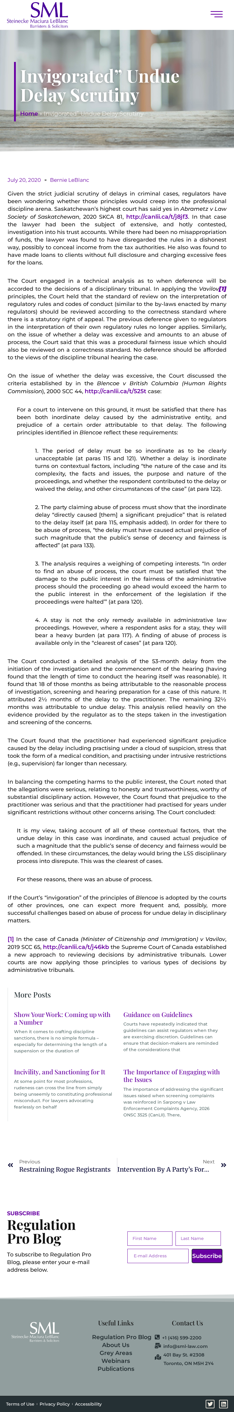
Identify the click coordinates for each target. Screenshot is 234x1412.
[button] (150, 15)
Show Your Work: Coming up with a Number (62, 1018)
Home (29, 113)
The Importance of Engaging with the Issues (171, 1075)
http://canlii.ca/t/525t (115, 391)
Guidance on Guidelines (157, 1014)
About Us (115, 1345)
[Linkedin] (223, 1404)
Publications (116, 1369)
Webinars (115, 1361)
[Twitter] (210, 1404)
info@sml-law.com (185, 1346)
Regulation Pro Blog (121, 1337)
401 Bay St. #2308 (183, 1354)
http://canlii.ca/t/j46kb (76, 946)
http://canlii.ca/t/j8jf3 (157, 216)
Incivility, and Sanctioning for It (59, 1071)
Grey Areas (116, 1353)
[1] (11, 939)
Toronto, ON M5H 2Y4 (189, 1363)
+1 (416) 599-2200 (181, 1337)
